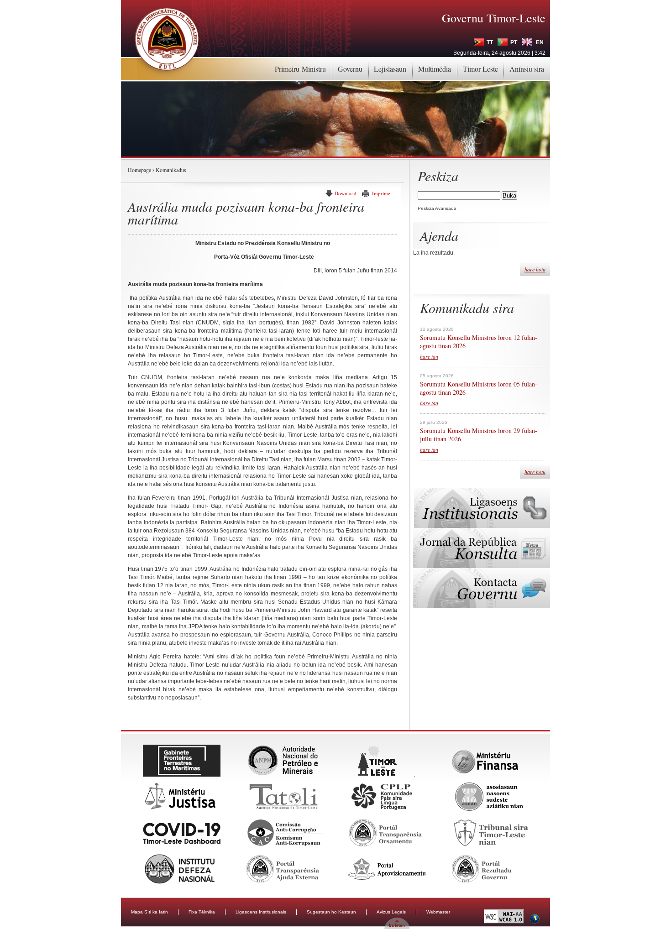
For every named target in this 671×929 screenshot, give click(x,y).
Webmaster (438, 911)
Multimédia (434, 68)
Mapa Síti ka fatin (149, 911)
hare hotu (534, 269)
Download (345, 193)
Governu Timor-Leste (493, 18)
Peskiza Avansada (437, 208)
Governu (350, 68)
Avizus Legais (391, 911)
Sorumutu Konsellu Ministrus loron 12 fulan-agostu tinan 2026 (478, 342)
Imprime (381, 193)
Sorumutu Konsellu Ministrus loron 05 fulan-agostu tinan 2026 (478, 388)
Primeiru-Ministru (300, 68)
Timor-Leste (480, 68)
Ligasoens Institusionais (261, 911)
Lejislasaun (390, 68)
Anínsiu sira (526, 68)
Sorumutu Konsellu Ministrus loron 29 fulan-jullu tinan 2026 (478, 435)
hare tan (429, 356)
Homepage (139, 169)
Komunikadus (171, 169)
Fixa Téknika (202, 911)
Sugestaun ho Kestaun (331, 911)
